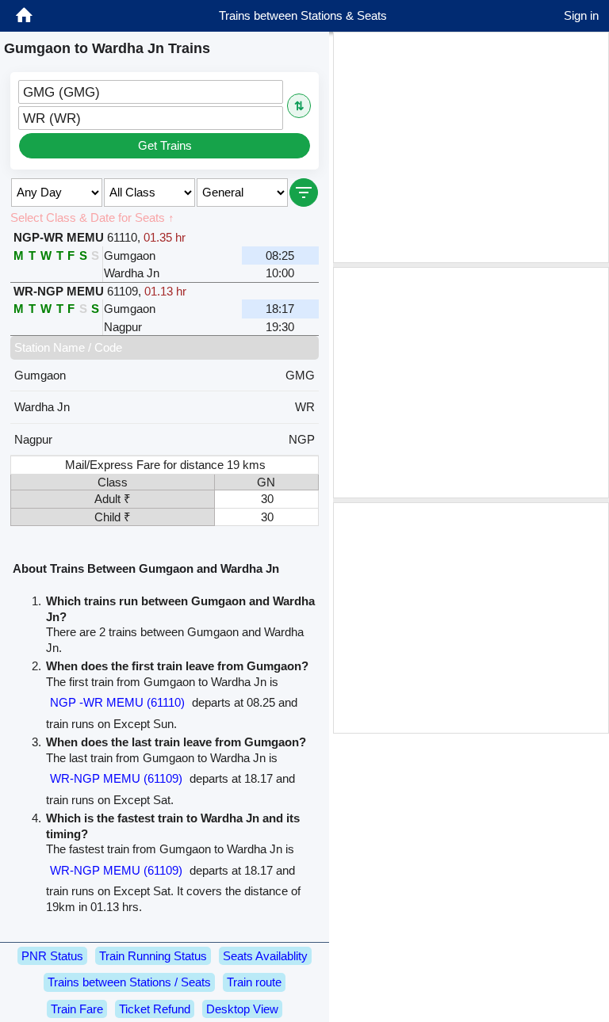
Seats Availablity (265, 956)
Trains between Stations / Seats (129, 982)
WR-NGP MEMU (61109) (116, 778)
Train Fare (77, 1009)
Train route (254, 982)
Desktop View (242, 1009)
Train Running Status (153, 956)
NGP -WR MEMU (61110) (117, 702)
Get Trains (165, 145)
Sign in (581, 15)
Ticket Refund (154, 1009)
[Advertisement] (471, 147)
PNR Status (52, 956)
